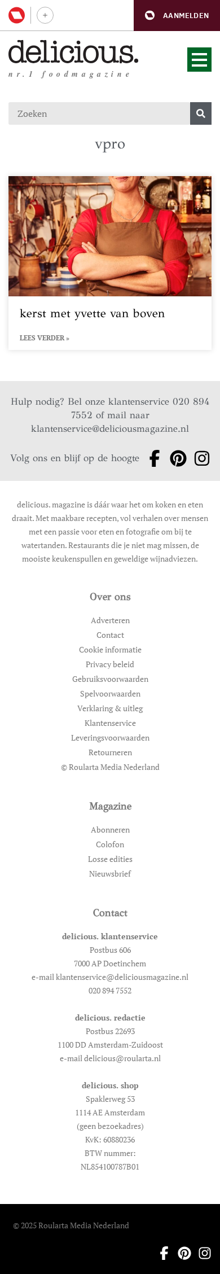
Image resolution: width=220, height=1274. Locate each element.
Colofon (110, 844)
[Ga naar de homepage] (73, 52)
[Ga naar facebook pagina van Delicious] (151, 458)
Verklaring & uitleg (110, 708)
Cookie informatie (110, 649)
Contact (110, 634)
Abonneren (110, 829)
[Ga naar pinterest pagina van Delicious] (175, 458)
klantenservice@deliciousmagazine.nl (110, 429)
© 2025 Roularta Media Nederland (71, 1225)
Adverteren (110, 620)
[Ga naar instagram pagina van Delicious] (198, 458)
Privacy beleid (110, 664)
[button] (177, 15)
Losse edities (110, 858)
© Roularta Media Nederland (110, 766)
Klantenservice (110, 722)
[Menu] (199, 59)
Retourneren (110, 752)
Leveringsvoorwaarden (110, 737)
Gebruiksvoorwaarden (110, 678)
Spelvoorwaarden (110, 693)
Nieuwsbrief (110, 873)
